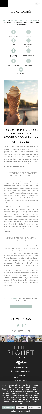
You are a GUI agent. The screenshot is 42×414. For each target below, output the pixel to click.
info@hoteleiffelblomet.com (22, 371)
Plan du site (21, 375)
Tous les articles (21, 307)
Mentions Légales (21, 380)
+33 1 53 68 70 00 (22, 368)
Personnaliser (34, 408)
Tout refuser (21, 408)
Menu (4, 5)
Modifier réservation (21, 378)
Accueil (6, 20)
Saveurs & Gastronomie (29, 20)
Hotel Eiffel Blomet (11, 298)
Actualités (14, 20)
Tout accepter (8, 408)
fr (37, 4)
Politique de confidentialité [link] (21, 411)
